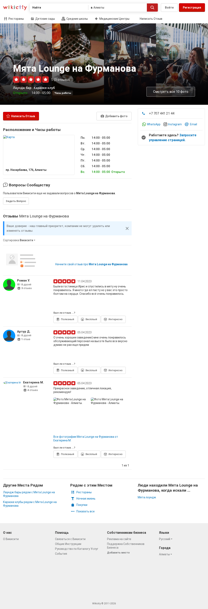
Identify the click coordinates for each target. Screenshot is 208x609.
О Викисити (11, 539)
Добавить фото (116, 116)
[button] (127, 228)
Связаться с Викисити (70, 539)
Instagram (175, 124)
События (61, 553)
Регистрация (192, 7)
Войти (169, 7)
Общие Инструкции (68, 544)
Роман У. (23, 280)
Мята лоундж (147, 497)
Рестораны (16, 18)
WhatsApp (153, 124)
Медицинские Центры (114, 18)
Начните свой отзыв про (91, 264)
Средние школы (77, 18)
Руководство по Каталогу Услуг (76, 548)
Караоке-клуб (44, 88)
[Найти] (152, 7)
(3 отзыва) (62, 79)
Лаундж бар (22, 88)
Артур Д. (23, 331)
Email (193, 124)
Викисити (15, 7)
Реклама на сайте (119, 539)
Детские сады (45, 18)
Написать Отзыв (151, 18)
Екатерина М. (33, 382)
